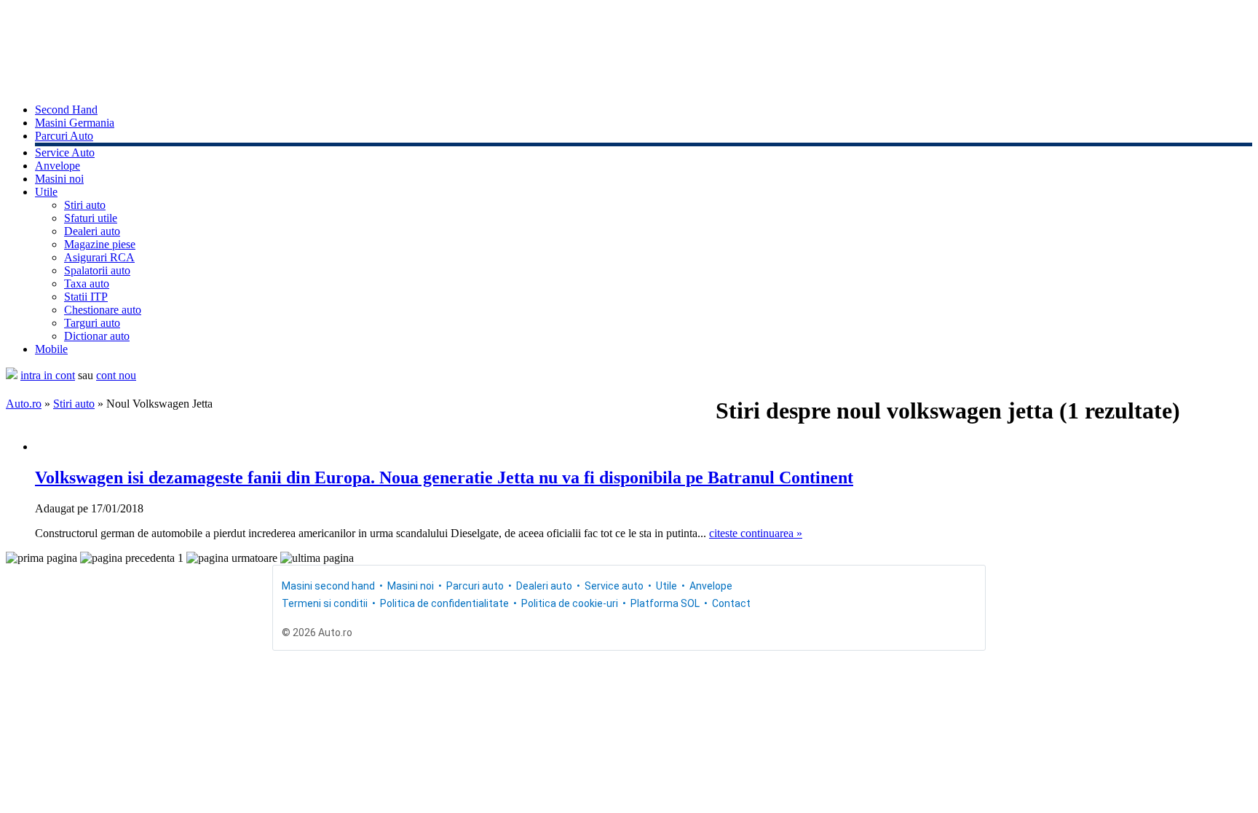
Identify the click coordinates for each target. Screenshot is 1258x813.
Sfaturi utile (90, 218)
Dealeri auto (92, 231)
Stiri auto (85, 205)
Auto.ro (23, 403)
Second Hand (66, 109)
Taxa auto (86, 283)
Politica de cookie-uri (569, 603)
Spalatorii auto (97, 270)
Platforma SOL (665, 603)
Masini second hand (328, 586)
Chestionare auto (102, 310)
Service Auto (65, 152)
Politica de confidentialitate (444, 603)
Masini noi (59, 178)
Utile (46, 192)
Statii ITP (86, 296)
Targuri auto (92, 323)
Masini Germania (74, 122)
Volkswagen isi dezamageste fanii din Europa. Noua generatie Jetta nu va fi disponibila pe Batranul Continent (444, 477)
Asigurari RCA (99, 257)
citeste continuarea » (755, 533)
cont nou (116, 375)
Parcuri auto (475, 586)
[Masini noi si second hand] (11, 375)
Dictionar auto (97, 336)
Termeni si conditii (325, 603)
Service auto (614, 586)
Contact (731, 603)
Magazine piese (99, 244)
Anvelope (57, 165)
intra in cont (47, 375)
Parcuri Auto (64, 136)
